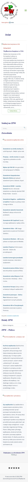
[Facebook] (9, 468)
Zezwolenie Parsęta (9, 287)
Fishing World (7, 48)
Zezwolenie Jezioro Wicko (11, 268)
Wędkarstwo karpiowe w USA (13, 51)
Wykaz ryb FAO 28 (8, 167)
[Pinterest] (16, 468)
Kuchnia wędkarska (9, 346)
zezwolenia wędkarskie (13, 316)
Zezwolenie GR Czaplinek (11, 220)
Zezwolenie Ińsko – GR (10, 228)
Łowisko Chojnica (8, 247)
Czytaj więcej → (14, 111)
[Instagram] (14, 468)
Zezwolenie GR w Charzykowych (13, 305)
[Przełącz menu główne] (25, 10)
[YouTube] (18, 468)
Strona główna (5, 22)
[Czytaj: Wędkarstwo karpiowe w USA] (11, 44)
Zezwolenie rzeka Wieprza (11, 276)
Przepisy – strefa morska (10, 157)
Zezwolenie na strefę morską (12, 149)
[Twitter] (11, 468)
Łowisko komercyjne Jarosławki (13, 257)
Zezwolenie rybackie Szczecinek (13, 210)
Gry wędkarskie (8, 404)
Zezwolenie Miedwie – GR (11, 239)
